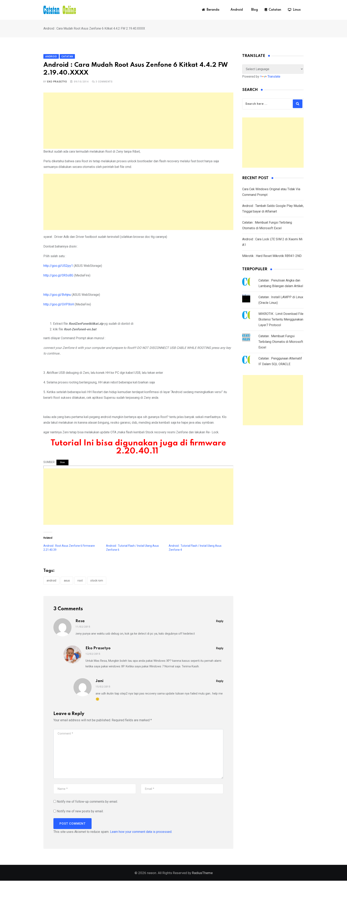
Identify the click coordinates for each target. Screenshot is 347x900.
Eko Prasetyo (57, 81)
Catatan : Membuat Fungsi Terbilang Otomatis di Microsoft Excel (280, 341)
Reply (219, 621)
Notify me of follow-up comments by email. (87, 801)
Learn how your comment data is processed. (141, 832)
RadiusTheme (202, 873)
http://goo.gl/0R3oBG (58, 275)
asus (67, 580)
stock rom (96, 580)
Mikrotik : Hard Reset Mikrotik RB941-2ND (272, 256)
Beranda (212, 9)
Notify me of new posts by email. (80, 811)
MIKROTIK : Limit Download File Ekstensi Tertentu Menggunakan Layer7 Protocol (280, 319)
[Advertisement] (138, 120)
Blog (254, 9)
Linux (296, 9)
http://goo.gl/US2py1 (58, 266)
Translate (273, 76)
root (80, 580)
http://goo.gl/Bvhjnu (57, 295)
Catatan (274, 9)
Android (236, 9)
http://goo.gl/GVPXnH (58, 304)
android (51, 580)
